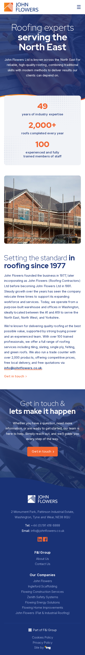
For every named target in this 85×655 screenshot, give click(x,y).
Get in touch (14, 376)
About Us (42, 559)
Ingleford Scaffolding (42, 586)
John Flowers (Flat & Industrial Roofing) (42, 613)
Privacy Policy (42, 642)
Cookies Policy (42, 637)
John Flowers (42, 581)
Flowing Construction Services (42, 592)
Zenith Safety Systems (42, 597)
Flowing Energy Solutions (42, 602)
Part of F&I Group (45, 630)
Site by (39, 647)
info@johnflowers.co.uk (23, 368)
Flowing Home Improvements (42, 607)
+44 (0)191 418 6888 (45, 525)
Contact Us (42, 564)
